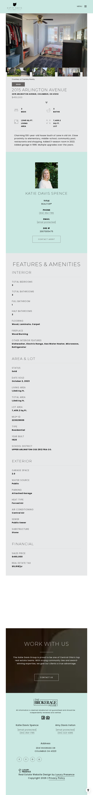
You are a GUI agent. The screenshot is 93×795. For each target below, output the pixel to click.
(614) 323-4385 (65, 732)
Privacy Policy (57, 778)
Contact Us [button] (46, 677)
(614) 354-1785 (46, 213)
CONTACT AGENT (46, 239)
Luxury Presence (64, 774)
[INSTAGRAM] (25, 759)
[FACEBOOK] (19, 759)
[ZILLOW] (39, 759)
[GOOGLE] (32, 759)
